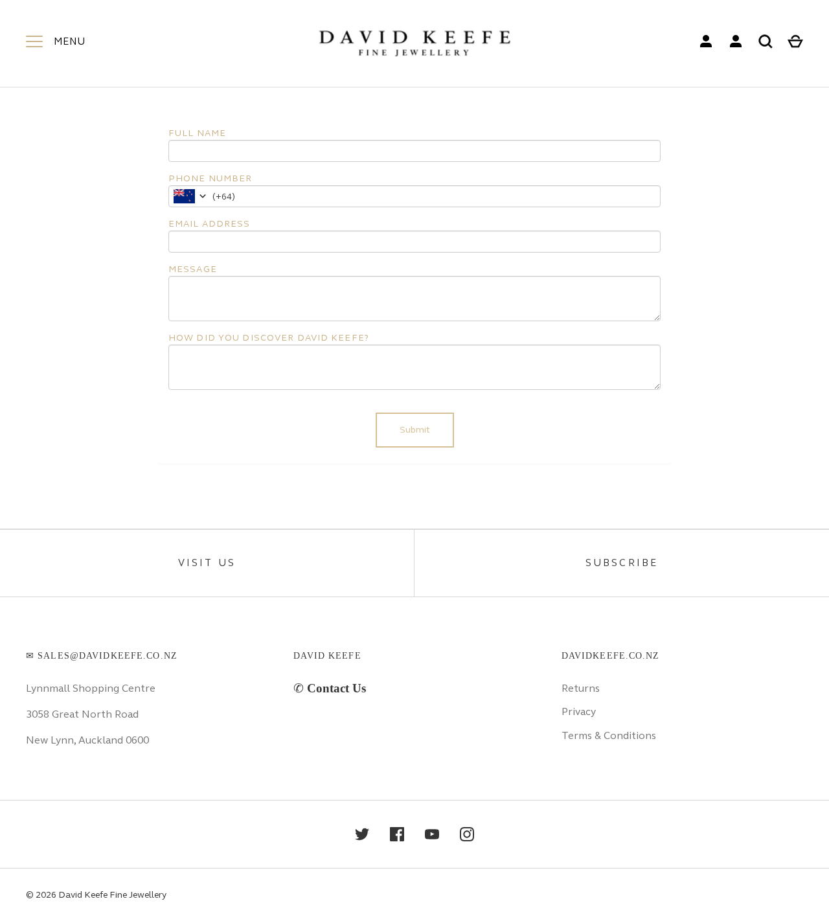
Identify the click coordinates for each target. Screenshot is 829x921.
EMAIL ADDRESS (209, 223)
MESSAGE (192, 269)
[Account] (706, 41)
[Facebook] (397, 834)
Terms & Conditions (609, 735)
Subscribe (622, 563)
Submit (415, 429)
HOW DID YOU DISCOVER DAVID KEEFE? (268, 337)
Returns (581, 688)
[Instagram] (467, 834)
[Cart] (795, 41)
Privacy (579, 711)
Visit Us (207, 563)
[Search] (765, 41)
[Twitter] (362, 834)
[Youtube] (432, 834)
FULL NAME (197, 133)
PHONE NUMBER (210, 178)
